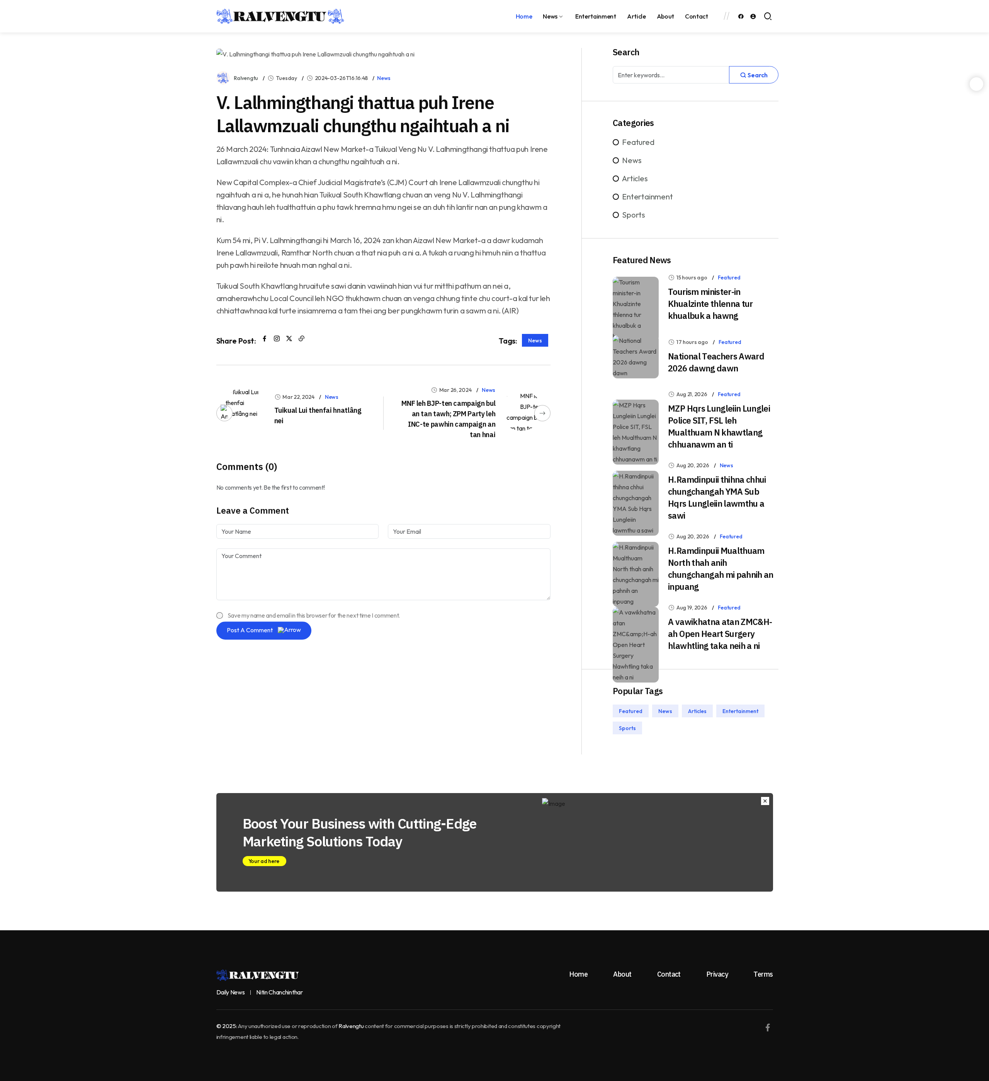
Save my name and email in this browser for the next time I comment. (314, 615)
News (550, 16)
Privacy (717, 974)
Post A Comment (250, 630)
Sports (633, 215)
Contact (696, 16)
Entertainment (595, 16)
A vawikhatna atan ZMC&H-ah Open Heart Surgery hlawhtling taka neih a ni (720, 633)
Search (757, 75)
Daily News (230, 992)
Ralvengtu (246, 78)
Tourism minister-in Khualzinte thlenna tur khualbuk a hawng (710, 303)
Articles (634, 178)
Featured (638, 142)
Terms (763, 974)
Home (524, 16)
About (665, 16)
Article (636, 16)
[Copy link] (301, 338)
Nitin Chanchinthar (279, 992)
